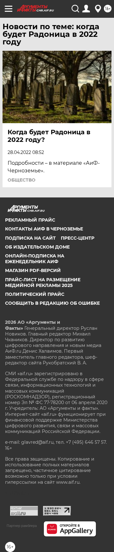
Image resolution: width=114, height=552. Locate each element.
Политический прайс (34, 294)
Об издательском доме (37, 247)
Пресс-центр (77, 238)
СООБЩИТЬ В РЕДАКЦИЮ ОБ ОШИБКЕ (52, 303)
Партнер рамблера (22, 526)
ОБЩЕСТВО (21, 180)
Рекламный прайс (30, 220)
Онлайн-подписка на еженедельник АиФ (34, 258)
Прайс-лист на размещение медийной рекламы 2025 (42, 282)
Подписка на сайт (30, 238)
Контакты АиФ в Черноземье (44, 229)
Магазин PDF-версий (33, 270)
